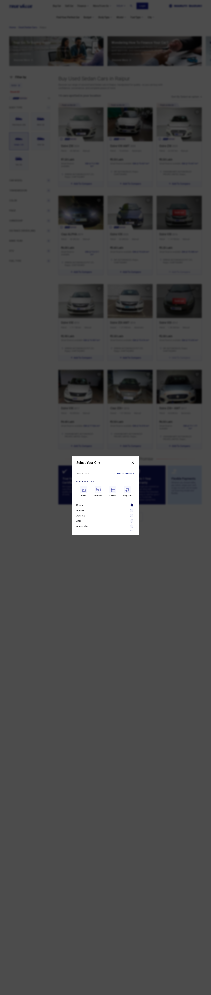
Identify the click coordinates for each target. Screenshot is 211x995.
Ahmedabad (82, 526)
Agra (78, 521)
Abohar (80, 510)
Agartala (80, 515)
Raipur (79, 505)
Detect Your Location (125, 473)
